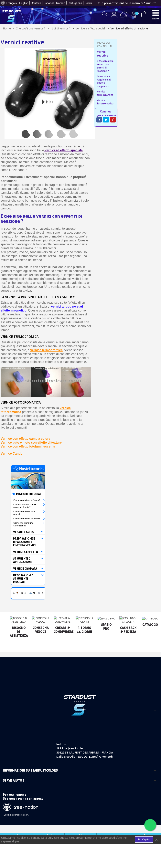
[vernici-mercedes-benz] (25, 592)
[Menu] (156, 12)
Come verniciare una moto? (24, 513)
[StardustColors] (11, 16)
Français (11, 3)
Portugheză (75, 3)
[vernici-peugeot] (34, 592)
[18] (144, 14)
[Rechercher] (104, 13)
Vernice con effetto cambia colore (25, 438)
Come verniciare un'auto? (26, 500)
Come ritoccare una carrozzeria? (23, 524)
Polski (88, 3)
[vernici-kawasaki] (42, 592)
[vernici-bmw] (22, 592)
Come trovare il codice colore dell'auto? (24, 506)
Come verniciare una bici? (26, 518)
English (23, 3)
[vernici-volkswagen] (39, 592)
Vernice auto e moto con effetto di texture (31, 442)
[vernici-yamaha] (30, 592)
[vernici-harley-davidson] (17, 592)
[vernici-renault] (14, 592)
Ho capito (144, 839)
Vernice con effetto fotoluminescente (28, 446)
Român (60, 3)
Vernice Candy (11, 453)
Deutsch (36, 3)
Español (49, 3)
